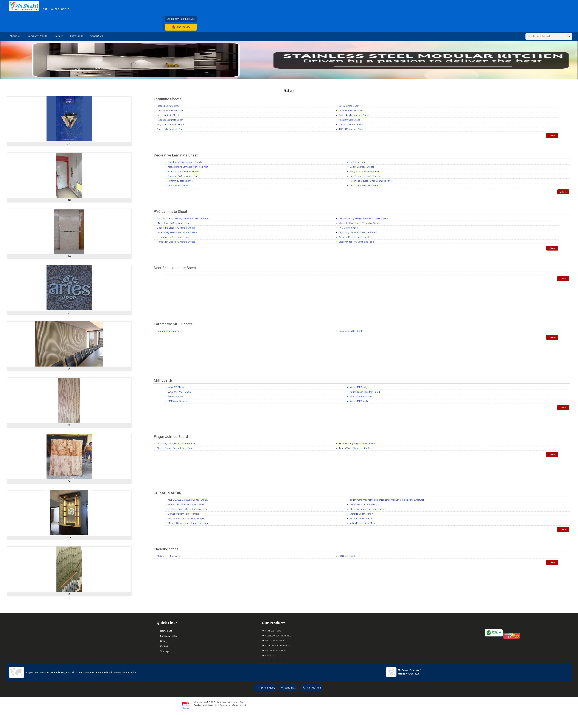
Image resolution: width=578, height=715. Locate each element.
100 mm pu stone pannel (180, 181)
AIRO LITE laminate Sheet (351, 129)
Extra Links (76, 35)
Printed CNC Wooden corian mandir (186, 504)
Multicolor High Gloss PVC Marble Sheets (360, 223)
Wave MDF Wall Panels (179, 392)
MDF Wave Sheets (177, 401)
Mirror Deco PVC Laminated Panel (174, 223)
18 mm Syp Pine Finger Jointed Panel (176, 443)
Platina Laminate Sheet (168, 106)
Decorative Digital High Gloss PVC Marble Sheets (363, 218)
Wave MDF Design (359, 387)
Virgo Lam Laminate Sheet (170, 124)
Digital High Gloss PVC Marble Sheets (358, 232)
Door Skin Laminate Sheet (175, 268)
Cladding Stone (166, 549)
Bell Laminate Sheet (349, 106)
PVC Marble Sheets (349, 227)
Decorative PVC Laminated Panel (173, 237)
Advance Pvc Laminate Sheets (354, 237)
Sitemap (164, 651)
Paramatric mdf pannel (168, 331)
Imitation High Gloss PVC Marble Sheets (177, 232)
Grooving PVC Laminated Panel (183, 176)
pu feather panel (358, 162)
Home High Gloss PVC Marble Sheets (176, 241)
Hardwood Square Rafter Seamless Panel (371, 181)
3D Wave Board (175, 396)
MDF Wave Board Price (361, 396)
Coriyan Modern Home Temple (183, 513)
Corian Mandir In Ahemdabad (364, 504)
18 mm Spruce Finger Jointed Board (175, 448)
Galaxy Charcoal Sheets (362, 167)
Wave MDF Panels (359, 401)
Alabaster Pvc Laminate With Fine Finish (188, 167)
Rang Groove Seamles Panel (364, 171)
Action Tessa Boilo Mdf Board (365, 392)
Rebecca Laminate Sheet (170, 120)
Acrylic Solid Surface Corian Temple (186, 518)
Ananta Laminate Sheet (350, 110)
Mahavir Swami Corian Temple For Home (188, 523)
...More (552, 135)
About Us (15, 35)
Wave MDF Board (176, 387)
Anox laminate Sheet (349, 120)
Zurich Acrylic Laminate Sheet (354, 115)
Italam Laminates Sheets (351, 124)
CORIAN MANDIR (167, 493)
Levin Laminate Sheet (168, 115)
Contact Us (96, 35)
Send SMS (290, 687)
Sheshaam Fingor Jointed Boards (185, 162)
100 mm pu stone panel (169, 556)
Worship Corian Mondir (361, 513)
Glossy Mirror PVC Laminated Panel (356, 241)
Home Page (166, 630)
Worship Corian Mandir (361, 518)
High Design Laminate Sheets (365, 176)
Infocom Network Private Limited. (232, 705)
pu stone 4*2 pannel (178, 185)
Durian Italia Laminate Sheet (171, 129)
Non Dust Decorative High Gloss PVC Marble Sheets (183, 218)
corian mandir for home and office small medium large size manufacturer (387, 499)
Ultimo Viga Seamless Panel (364, 185)
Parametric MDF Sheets (173, 324)
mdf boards (163, 380)
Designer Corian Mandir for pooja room (187, 509)
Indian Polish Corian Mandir (363, 523)
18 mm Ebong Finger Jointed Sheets (357, 443)
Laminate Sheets (167, 99)
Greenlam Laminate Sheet (170, 110)
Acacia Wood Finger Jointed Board (356, 448)
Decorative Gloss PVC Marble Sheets (176, 227)
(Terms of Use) (237, 702)
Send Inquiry (182, 27)
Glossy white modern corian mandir (368, 509)
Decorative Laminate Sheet (176, 155)
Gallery (58, 35)
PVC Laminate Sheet (170, 211)
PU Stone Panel (347, 556)
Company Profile (37, 35)
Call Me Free (314, 687)
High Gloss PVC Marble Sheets (183, 171)
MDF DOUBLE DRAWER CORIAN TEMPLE (188, 499)
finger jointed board (171, 437)
